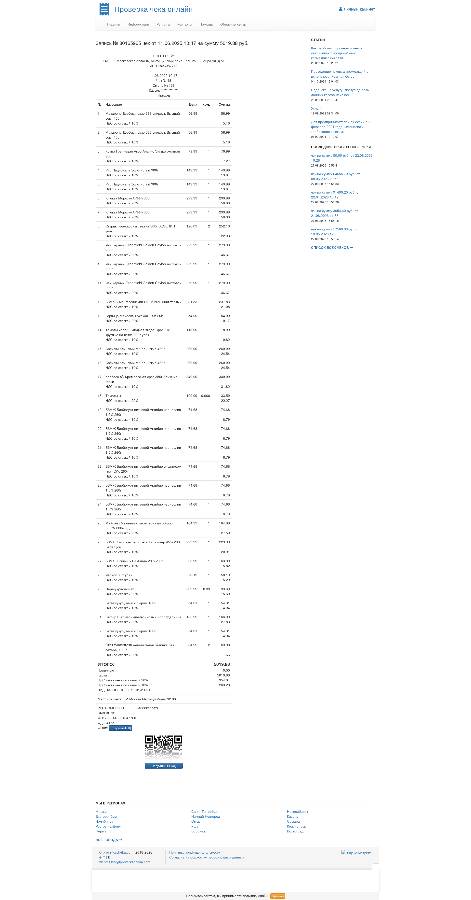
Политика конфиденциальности (194, 852)
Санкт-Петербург (205, 811)
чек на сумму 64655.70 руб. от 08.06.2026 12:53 (335, 176)
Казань (292, 816)
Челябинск (104, 821)
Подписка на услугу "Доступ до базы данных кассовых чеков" (340, 92)
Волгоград (295, 831)
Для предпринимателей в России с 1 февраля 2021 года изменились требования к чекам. (340, 126)
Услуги (316, 108)
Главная (113, 24)
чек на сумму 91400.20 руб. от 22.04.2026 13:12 (335, 194)
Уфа (194, 826)
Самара (293, 821)
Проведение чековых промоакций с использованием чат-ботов (339, 74)
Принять (278, 896)
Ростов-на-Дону (108, 826)
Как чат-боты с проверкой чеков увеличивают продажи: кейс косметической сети (336, 52)
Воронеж (198, 831)
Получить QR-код (164, 766)
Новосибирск (297, 811)
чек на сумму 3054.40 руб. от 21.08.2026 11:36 (334, 213)
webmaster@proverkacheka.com (125, 861)
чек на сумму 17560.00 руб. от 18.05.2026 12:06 (335, 231)
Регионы (163, 24)
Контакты (184, 24)
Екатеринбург (107, 816)
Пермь (101, 831)
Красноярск (296, 826)
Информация (138, 24)
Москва (101, 811)
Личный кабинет (358, 9)
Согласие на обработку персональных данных (206, 857)
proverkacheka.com (118, 852)
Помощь (206, 24)
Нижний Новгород (205, 816)
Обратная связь (233, 24)
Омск (195, 821)
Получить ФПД (120, 728)
